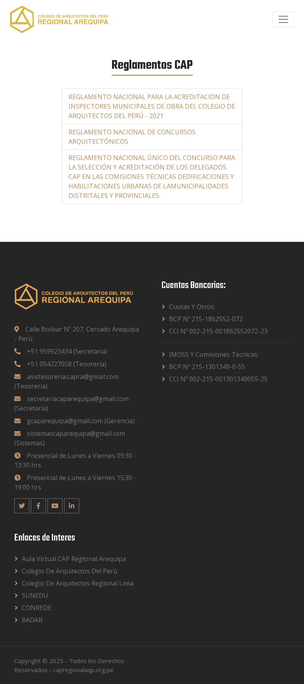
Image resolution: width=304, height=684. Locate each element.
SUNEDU (35, 595)
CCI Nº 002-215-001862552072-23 (218, 331)
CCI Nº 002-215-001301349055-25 (218, 379)
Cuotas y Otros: (192, 306)
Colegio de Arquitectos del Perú (69, 571)
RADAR (32, 620)
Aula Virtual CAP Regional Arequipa (74, 558)
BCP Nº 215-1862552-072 (206, 319)
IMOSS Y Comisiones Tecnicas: (213, 354)
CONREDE (36, 607)
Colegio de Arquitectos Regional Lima (77, 583)
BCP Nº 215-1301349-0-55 (207, 366)
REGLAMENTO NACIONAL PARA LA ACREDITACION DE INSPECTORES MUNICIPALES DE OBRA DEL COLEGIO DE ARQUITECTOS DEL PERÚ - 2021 (151, 106)
